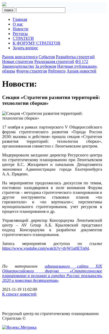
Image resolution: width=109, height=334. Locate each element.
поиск (8, 10)
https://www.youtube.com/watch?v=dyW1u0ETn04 (45, 248)
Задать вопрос (25, 48)
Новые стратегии (17, 61)
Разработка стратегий (75, 57)
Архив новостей (81, 71)
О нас (18, 24)
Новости (20, 29)
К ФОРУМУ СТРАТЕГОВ (36, 43)
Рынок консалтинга (20, 57)
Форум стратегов (31, 71)
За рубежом (45, 66)
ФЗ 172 (81, 61)
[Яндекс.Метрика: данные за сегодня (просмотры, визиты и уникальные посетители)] (19, 327)
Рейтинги (57, 71)
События (47, 57)
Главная (20, 19)
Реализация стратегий (54, 61)
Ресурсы (20, 33)
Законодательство (18, 66)
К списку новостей (19, 294)
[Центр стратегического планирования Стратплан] (4, 5)
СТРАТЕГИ (23, 38)
